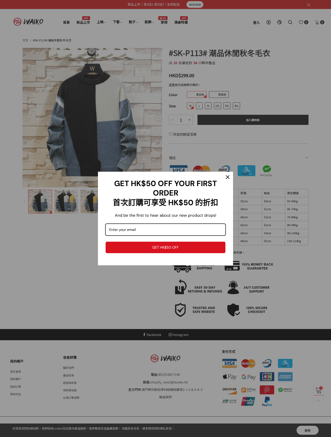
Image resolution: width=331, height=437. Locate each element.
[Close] (227, 177)
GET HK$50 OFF (165, 247)
